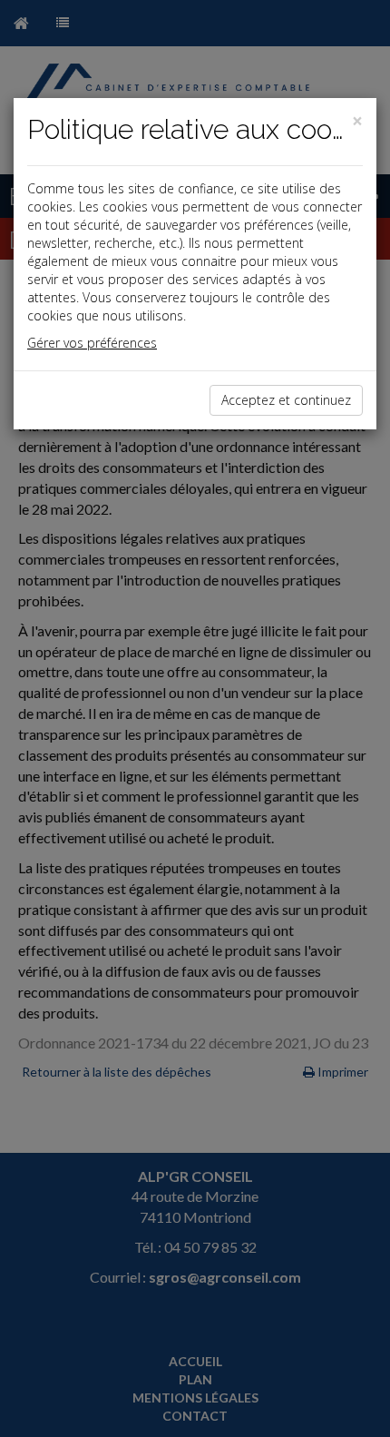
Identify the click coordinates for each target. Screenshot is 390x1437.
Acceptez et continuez (286, 399)
